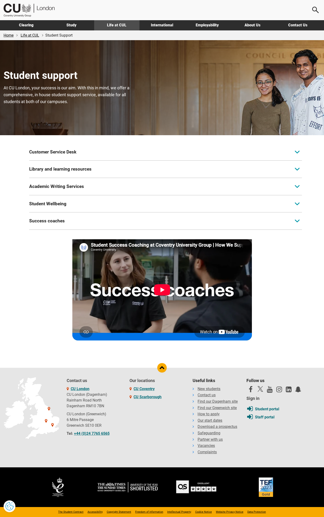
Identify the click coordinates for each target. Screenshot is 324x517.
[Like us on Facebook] (250, 390)
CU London (80, 389)
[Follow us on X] (260, 389)
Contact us (207, 395)
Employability (207, 25)
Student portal (267, 409)
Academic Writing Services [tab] (56, 186)
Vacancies (206, 445)
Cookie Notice (203, 511)
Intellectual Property (179, 511)
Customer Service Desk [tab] (52, 152)
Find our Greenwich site (217, 408)
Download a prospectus (217, 426)
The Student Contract (70, 511)
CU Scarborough (148, 397)
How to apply (209, 414)
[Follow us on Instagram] (279, 390)
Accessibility (95, 511)
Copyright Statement (119, 511)
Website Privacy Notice (229, 511)
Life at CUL (116, 25)
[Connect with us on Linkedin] (288, 390)
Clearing (26, 25)
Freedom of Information (149, 511)
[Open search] (315, 10)
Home (9, 35)
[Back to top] (162, 368)
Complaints (207, 452)
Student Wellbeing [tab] (47, 203)
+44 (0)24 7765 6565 (92, 433)
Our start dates (210, 420)
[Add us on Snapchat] (298, 390)
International (162, 25)
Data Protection (256, 511)
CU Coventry (144, 389)
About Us (252, 25)
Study (71, 25)
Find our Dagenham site (218, 401)
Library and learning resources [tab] (60, 169)
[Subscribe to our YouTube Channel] (269, 390)
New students (209, 389)
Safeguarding (209, 433)
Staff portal (264, 417)
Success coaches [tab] (47, 221)
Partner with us (210, 439)
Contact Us (297, 25)
